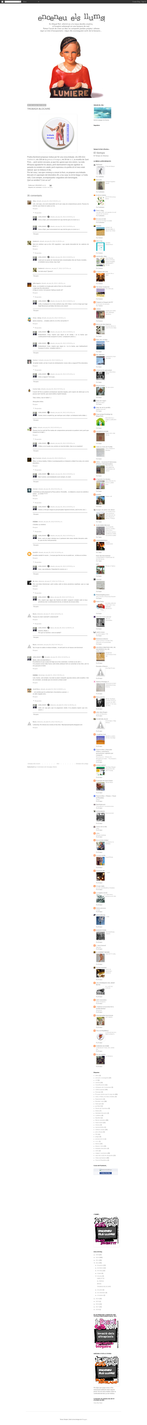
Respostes (38, 213)
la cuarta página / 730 (102, 634)
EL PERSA (100, 1281)
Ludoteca (98, 1115)
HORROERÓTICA (101, 540)
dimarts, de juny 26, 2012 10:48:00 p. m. (62, 301)
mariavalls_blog (101, 256)
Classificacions (100, 1085)
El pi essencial (109, 813)
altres (97, 1075)
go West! (98, 1106)
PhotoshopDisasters (102, 595)
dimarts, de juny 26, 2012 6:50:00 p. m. (50, 427)
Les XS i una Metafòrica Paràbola (105, 888)
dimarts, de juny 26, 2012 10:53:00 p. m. (62, 474)
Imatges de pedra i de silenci (105, 510)
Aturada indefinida (101, 835)
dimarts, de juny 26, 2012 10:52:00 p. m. (62, 443)
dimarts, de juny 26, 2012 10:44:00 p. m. (62, 217)
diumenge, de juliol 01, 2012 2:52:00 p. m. (51, 675)
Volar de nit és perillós (103, 407)
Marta (35, 614)
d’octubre (100, 1295)
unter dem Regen (101, 712)
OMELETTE (100, 1278)
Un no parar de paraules (103, 304)
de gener (100, 1265)
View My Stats (98, 1403)
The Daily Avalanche (102, 287)
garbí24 (98, 494)
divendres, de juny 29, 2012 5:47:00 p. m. (50, 644)
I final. (97, 828)
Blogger (84, 1419)
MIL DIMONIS (100, 355)
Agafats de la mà (100, 409)
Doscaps (98, 1092)
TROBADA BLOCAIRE (104, 1286)
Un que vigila (100, 886)
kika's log (99, 241)
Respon (35, 209)
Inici (58, 764)
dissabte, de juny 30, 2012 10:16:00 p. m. (57, 657)
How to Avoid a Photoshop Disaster (106, 596)
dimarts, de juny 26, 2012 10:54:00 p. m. (62, 535)
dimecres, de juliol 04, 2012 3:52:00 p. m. (50, 722)
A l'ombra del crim (102, 271)
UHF (97, 564)
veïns (97, 1151)
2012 (97, 1263)
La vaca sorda (100, 855)
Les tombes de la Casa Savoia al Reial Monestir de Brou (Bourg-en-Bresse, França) (110, 515)
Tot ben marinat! (101, 967)
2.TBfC (107, 916)
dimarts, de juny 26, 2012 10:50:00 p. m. (62, 343)
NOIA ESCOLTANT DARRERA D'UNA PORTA (111, 685)
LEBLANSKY (42, 217)
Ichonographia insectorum (104, 1015)
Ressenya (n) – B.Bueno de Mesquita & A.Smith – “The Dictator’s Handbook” (106, 758)
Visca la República (101, 1160)
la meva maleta (101, 195)
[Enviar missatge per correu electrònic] (50, 185)
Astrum (35, 489)
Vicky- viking (37, 318)
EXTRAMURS (100, 811)
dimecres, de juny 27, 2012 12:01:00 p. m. (50, 614)
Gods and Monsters (101, 714)
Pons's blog (100, 210)
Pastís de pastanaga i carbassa (109, 971)
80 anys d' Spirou (110, 566)
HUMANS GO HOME (102, 1046)
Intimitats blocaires (101, 1113)
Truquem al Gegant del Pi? (104, 302)
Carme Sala (36, 389)
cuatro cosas (100, 632)
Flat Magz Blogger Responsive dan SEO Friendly (111, 768)
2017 (97, 1307)
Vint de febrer (109, 782)
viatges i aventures (101, 1153)
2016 (97, 1304)
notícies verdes (100, 1129)
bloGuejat (99, 164)
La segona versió (101, 893)
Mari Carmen (37, 458)
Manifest (98, 1118)
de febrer (100, 1268)
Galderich (31, 159)
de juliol (100, 1290)
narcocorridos (99, 1127)
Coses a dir (109, 496)
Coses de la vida (101, 827)
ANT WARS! (109, 1017)
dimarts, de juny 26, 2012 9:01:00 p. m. (50, 489)
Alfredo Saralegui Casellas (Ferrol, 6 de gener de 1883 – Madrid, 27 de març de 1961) (111, 702)
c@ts (97, 833)
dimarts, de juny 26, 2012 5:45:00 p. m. (54, 318)
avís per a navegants (101, 1078)
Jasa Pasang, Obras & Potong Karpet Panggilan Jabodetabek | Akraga (110, 261)
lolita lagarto (37, 283)
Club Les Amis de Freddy (104, 447)
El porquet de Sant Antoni (104, 780)
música (97, 1125)
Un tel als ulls (100, 871)
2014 (97, 1298)
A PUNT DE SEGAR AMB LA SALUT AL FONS (110, 229)
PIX (96, 1134)
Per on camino (100, 1054)
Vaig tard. (98, 947)
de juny (99, 1276)
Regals (107, 341)
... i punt (108, 872)
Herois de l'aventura (101, 1108)
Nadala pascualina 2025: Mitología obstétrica (111, 312)
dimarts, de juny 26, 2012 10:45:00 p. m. (62, 226)
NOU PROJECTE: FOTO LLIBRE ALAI (111, 482)
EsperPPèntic (109, 857)
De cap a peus (110, 387)
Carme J (35, 360)
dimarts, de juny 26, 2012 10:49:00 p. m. (62, 332)
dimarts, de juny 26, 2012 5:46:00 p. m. (51, 360)
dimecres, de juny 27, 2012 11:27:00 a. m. (51, 581)
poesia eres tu (99, 1139)
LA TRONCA (109, 1056)
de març (100, 1270)
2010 (97, 1257)
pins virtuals (99, 1132)
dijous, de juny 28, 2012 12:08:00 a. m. (62, 628)
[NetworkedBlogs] (106, 1170)
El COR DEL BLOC (102, 719)
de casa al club (101, 219)
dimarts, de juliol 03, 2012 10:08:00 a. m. (53, 689)
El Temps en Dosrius (101, 156)
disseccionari (100, 385)
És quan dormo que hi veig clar (105, 1094)
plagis (97, 1137)
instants (98, 226)
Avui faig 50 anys (110, 668)
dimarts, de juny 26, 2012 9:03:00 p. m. (50, 521)
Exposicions (99, 1099)
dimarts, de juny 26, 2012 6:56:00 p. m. (54, 458)
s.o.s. (97, 1141)
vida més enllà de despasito (104, 1155)
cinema (97, 1082)
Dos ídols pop (109, 288)
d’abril (99, 1273)
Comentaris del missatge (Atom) (47, 767)
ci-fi (96, 1080)
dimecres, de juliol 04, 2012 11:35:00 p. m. (63, 705)
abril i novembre (101, 1000)
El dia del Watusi (110, 166)
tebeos (97, 1144)
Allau (34, 201)
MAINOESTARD (101, 930)
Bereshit (99, 180)
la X (71, 159)
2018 (97, 1309)
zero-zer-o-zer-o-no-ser (103, 617)
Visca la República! (102, 1030)
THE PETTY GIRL (111, 954)
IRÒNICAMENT (101, 765)
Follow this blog (105, 1173)
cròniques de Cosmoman (103, 1087)
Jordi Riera (36, 689)
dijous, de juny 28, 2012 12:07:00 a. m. (62, 597)
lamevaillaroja (100, 915)
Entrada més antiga (82, 764)
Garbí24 (35, 552)
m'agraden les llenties (103, 479)
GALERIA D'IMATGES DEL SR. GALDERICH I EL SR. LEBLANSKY (106, 649)
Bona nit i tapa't (101, 401)
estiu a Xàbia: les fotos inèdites (105, 1096)
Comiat (98, 910)
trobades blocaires (47, 187)
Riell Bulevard (100, 804)
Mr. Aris (35, 581)
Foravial (98, 579)
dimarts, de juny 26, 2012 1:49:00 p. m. (53, 283)
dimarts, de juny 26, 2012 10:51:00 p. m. (62, 374)
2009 (97, 1255)
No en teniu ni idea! (102, 840)
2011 (97, 1260)
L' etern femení (101, 945)
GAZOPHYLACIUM (102, 431)
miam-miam (99, 1122)
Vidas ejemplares (100, 1158)
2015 (97, 1301)
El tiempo (99, 152)
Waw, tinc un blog (101, 339)
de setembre (101, 1292)
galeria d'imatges (54, 159)
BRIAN (99, 1284)
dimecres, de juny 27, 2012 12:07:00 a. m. (58, 268)
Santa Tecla (100, 601)
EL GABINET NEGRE (103, 952)
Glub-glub (98, 1104)
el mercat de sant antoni (104, 370)
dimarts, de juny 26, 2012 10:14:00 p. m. (51, 552)
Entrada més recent (34, 764)
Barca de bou (100, 697)
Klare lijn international (103, 556)
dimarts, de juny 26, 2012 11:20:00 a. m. (52, 241)
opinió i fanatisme (101, 1001)
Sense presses (101, 908)
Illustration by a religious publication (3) (111, 419)
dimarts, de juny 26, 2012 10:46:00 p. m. (62, 257)
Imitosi (97, 1111)
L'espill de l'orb (101, 734)
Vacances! (99, 1010)
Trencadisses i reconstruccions (105, 806)
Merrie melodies (100, 1120)
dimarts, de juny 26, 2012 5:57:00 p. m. (53, 389)
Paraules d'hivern (101, 666)
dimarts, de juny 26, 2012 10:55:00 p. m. (62, 566)
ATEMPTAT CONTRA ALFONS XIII (111, 654)
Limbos (98, 309)
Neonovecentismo (102, 639)
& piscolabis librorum (103, 525)
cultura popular (100, 1089)
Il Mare (98, 799)
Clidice (35, 427)
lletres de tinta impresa (103, 324)
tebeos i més (99, 1146)
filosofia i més (99, 1101)
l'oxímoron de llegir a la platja (104, 220)
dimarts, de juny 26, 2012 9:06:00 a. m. (49, 201)
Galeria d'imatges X (102, 682)
